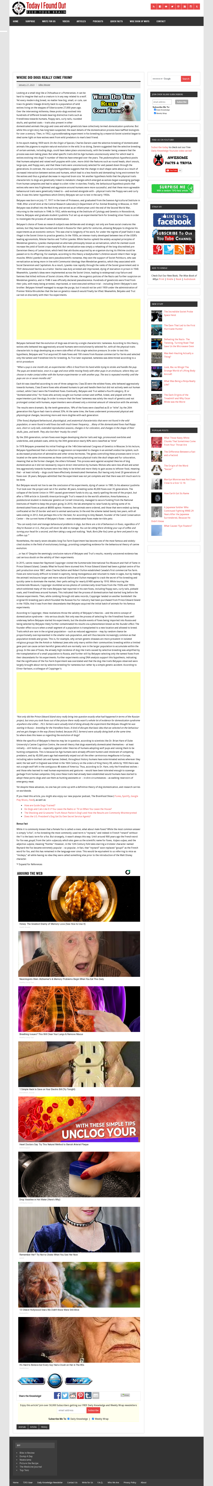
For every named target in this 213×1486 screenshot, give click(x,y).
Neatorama (25, 1459)
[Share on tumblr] (88, 1395)
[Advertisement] (106, 48)
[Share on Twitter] (65, 1395)
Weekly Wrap (102, 1419)
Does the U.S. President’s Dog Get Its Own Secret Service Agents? (57, 816)
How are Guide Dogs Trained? (39, 805)
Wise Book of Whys (139, 21)
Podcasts (98, 21)
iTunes (117, 796)
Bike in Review (27, 1452)
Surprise (30, 21)
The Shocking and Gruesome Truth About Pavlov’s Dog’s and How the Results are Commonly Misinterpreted (80, 812)
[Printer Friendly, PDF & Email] (125, 1396)
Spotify (126, 796)
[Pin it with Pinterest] (80, 1395)
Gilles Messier (44, 85)
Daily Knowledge (79, 1419)
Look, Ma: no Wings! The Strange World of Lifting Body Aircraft (179, 371)
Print (161, 279)
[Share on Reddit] (72, 1395)
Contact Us (72, 1483)
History (44, 1427)
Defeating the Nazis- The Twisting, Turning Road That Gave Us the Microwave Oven (179, 343)
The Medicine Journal (31, 1466)
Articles (81, 21)
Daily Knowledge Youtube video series (171, 150)
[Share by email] (95, 1395)
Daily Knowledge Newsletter (50, 1483)
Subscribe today (159, 147)
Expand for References (30, 864)
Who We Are (113, 1483)
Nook (178, 279)
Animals (22, 1427)
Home (15, 21)
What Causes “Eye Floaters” (178, 526)
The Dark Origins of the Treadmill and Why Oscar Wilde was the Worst (177, 398)
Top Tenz (24, 1470)
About (143, 1483)
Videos (66, 21)
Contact (160, 21)
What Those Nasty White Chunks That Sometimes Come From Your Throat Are (180, 441)
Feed (31, 800)
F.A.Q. (100, 1483)
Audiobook (189, 279)
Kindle (170, 279)
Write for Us (48, 21)
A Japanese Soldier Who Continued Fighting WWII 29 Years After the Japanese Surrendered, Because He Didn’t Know (172, 514)
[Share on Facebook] (57, 1395)
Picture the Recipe (29, 1463)
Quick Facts (116, 21)
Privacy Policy (130, 1483)
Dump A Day (26, 1456)
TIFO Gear (28, 1483)
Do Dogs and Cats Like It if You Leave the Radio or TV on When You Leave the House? (68, 809)
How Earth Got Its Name (176, 493)
